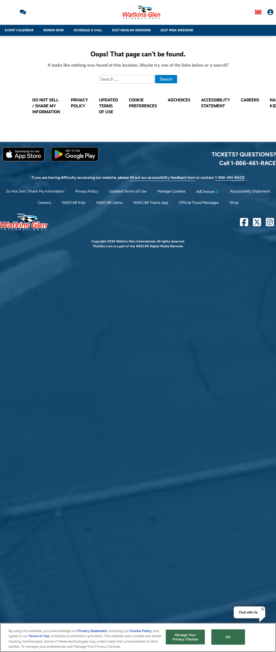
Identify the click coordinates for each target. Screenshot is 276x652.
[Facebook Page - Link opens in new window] (244, 224)
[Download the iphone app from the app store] (23, 160)
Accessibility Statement (250, 191)
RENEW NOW (53, 30)
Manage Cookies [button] (171, 191)
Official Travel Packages (199, 202)
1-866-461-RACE (229, 177)
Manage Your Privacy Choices (185, 637)
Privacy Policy (86, 191)
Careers (44, 202)
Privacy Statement (92, 631)
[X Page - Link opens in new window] (257, 224)
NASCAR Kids (73, 202)
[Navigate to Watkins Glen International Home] (141, 12)
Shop (234, 202)
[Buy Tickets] (258, 12)
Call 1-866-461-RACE (247, 162)
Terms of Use (39, 636)
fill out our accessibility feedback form (162, 177)
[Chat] (23, 12)
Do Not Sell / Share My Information (35, 191)
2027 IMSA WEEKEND (176, 30)
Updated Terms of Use (128, 191)
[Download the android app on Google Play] (74, 160)
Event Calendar (19, 30)
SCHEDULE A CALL (88, 30)
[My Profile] (270, 12)
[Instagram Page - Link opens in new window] (270, 224)
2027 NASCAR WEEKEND (131, 30)
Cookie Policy (140, 631)
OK (228, 637)
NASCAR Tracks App (150, 202)
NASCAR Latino (109, 202)
